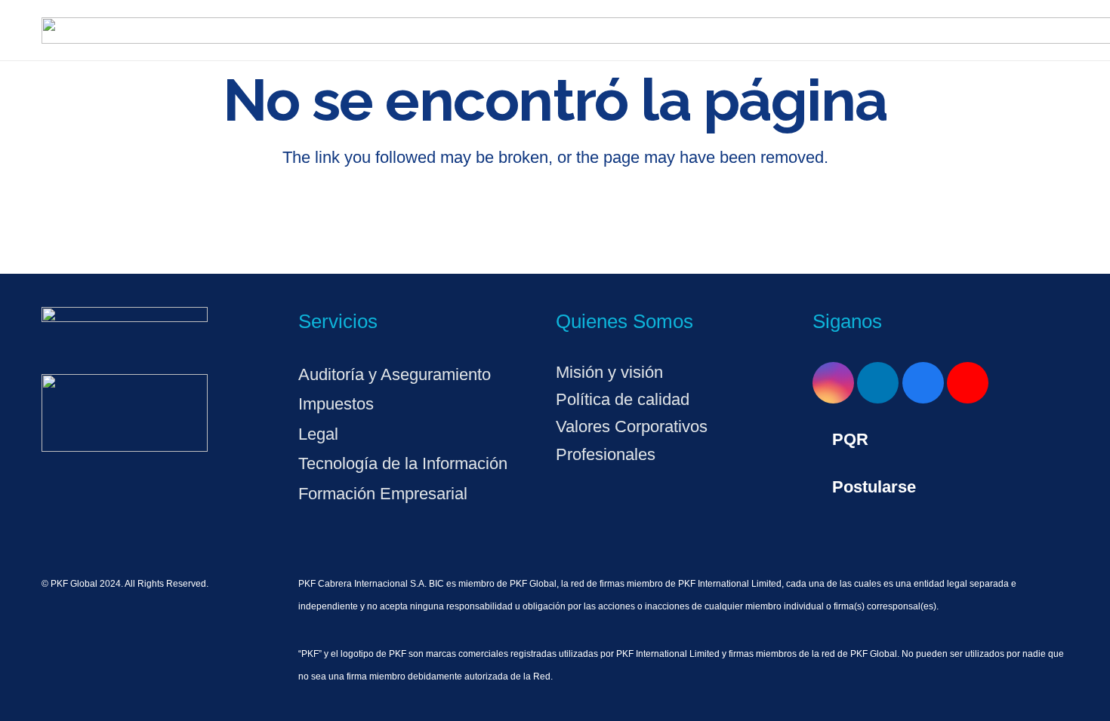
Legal (318, 434)
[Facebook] (923, 382)
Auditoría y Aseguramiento (394, 374)
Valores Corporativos (632, 426)
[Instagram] (833, 382)
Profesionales (605, 454)
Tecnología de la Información (402, 463)
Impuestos (336, 403)
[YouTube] (967, 382)
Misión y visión (609, 372)
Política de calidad (622, 399)
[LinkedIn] (878, 382)
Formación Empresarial (382, 493)
